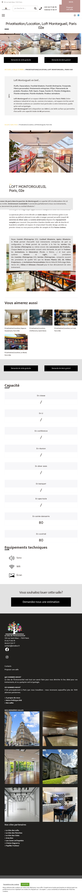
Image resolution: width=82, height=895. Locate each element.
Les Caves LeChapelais (15, 840)
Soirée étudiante (37, 93)
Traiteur (15, 845)
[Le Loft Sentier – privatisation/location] (60, 804)
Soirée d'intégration (62, 91)
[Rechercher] (35, 8)
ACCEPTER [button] (25, 884)
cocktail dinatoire (38, 85)
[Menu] (3, 15)
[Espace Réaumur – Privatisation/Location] (22, 728)
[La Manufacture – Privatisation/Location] (22, 766)
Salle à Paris (18, 69)
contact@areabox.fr (12, 645)
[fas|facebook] (7, 649)
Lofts (17, 85)
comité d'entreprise (54, 85)
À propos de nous (13, 697)
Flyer (53, 88)
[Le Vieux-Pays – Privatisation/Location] (60, 766)
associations (25, 85)
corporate (67, 85)
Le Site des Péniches (14, 832)
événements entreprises (40, 88)
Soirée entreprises (22, 93)
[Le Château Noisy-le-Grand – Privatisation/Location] (60, 728)
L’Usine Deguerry (13, 843)
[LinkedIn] (78, 15)
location (25, 91)
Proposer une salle (12, 669)
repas (42, 91)
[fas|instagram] (7, 657)
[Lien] (6, 8)
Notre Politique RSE (14, 700)
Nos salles (10, 702)
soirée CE (49, 91)
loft (31, 91)
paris (36, 91)
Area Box (9, 838)
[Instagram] (75, 15)
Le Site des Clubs (12, 835)
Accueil (8, 69)
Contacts (8, 666)
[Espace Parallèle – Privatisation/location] (22, 804)
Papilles (9, 845)
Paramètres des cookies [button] (11, 884)
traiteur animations (52, 93)
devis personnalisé (22, 88)
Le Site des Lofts (12, 830)
